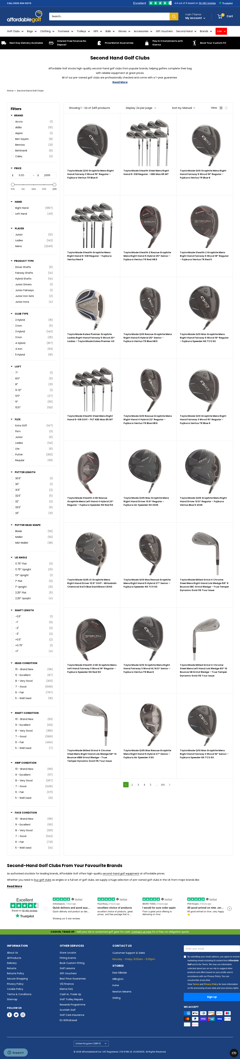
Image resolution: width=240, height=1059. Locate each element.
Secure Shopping (17, 978)
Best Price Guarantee (73, 978)
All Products (14, 958)
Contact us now (141, 932)
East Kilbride (119, 972)
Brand (18, 115)
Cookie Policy (15, 989)
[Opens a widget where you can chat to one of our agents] (16, 1052)
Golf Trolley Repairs (71, 999)
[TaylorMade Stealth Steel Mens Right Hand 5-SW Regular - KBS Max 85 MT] (148, 141)
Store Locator (68, 952)
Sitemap (12, 999)
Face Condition (25, 812)
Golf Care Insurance (72, 1015)
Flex (17, 419)
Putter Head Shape (27, 525)
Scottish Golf (68, 1010)
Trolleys (81, 31)
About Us (12, 952)
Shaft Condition (26, 713)
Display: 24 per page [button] (139, 108)
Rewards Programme (72, 1004)
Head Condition (25, 663)
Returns (11, 968)
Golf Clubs (13, 31)
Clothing (45, 31)
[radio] (221, 108)
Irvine (115, 985)
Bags (30, 31)
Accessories (141, 31)
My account (194, 18)
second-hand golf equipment (121, 873)
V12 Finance (67, 984)
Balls (108, 31)
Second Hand (184, 31)
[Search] (174, 16)
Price (17, 168)
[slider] (12, 184)
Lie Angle (20, 557)
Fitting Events (68, 958)
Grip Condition (25, 763)
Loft (17, 366)
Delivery (12, 963)
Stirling (116, 998)
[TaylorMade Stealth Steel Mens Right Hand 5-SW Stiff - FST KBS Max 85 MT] (92, 386)
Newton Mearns (121, 991)
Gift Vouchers (164, 31)
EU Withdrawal (68, 1020)
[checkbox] (33, 122)
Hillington (118, 979)
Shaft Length (24, 610)
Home (10, 90)
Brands (204, 31)
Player (19, 228)
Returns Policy (15, 973)
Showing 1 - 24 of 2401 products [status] (89, 108)
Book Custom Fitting (72, 963)
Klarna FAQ (66, 989)
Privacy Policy (15, 984)
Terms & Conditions (19, 994)
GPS (95, 31)
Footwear (63, 31)
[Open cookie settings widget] (234, 1053)
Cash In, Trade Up (70, 994)
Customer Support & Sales (128, 953)
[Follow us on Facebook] (9, 1014)
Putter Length (24, 472)
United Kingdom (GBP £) (88, 1043)
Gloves (122, 31)
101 (163, 784)
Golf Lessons (67, 968)
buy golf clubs (42, 880)
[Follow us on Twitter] (16, 1014)
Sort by (182, 108)
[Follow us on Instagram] (22, 1014)
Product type (24, 261)
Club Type (21, 314)
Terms (196, 984)
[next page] (169, 784)
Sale (219, 31)
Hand (18, 202)
